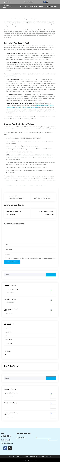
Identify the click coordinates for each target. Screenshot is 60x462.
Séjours (26, 6)
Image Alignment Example (16, 198)
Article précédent (13, 196)
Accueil (21, 6)
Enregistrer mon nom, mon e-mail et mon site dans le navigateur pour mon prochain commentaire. (31, 258)
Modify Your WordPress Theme (42, 198)
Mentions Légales (21, 437)
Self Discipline (25, 19)
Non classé (8, 328)
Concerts (41, 6)
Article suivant (48, 196)
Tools (6, 355)
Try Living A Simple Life (14, 211)
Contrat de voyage (21, 438)
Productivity (18, 19)
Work (45, 185)
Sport (6, 347)
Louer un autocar (54, 6)
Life (13, 19)
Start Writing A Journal (46, 211)
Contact (46, 6)
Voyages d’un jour (33, 6)
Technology (8, 351)
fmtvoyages (34, 19)
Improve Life (9, 19)
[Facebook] (44, 2)
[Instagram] (47, 2)
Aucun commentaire (21, 185)
